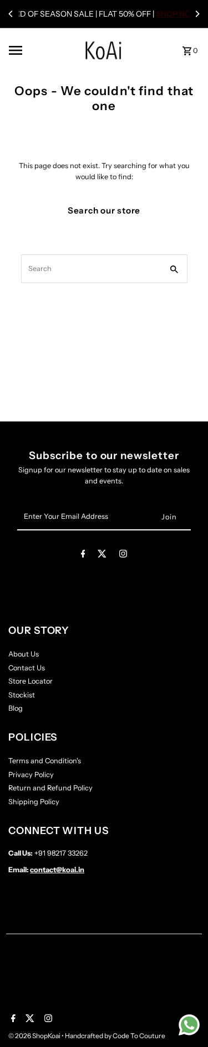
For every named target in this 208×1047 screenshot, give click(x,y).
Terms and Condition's (44, 761)
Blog (15, 708)
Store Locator (30, 681)
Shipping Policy (33, 802)
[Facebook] (83, 555)
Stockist (21, 695)
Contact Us (26, 668)
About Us (23, 654)
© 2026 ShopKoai (35, 1036)
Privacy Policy (31, 774)
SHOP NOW (177, 14)
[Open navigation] (32, 50)
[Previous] (11, 14)
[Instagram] (123, 555)
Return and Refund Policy (50, 788)
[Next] (197, 14)
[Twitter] (102, 555)
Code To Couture (139, 1036)
